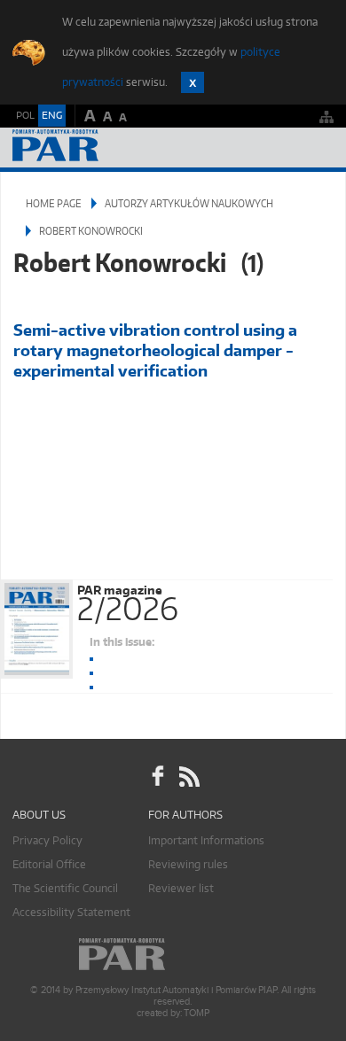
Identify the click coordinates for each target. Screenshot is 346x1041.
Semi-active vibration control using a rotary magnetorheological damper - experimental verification (155, 350)
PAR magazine (127, 600)
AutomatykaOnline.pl (108, 147)
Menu (315, 147)
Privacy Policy (47, 840)
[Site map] (326, 116)
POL (25, 115)
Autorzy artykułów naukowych (189, 203)
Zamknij (192, 82)
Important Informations (206, 840)
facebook (158, 777)
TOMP (196, 1013)
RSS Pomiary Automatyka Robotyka (188, 777)
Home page (54, 203)
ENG (52, 115)
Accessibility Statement (71, 912)
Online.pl (173, 954)
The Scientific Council (65, 888)
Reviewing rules (188, 864)
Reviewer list (181, 888)
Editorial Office (49, 864)
